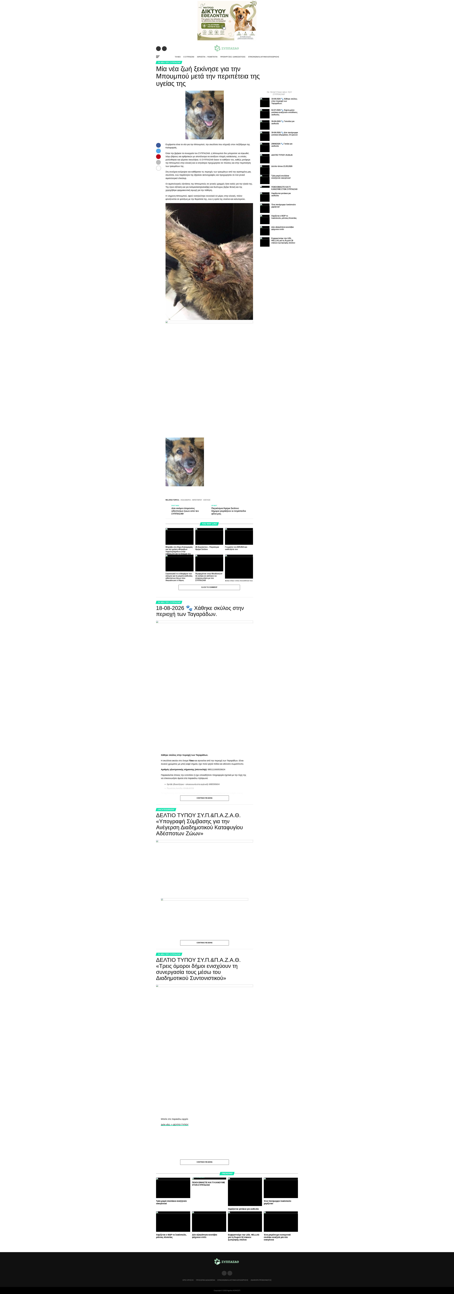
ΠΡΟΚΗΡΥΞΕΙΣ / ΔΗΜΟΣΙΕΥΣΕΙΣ (232, 57)
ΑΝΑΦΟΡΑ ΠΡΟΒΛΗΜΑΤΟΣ (261, 1280)
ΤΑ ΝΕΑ (178, 57)
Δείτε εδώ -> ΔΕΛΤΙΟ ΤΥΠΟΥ (174, 1124)
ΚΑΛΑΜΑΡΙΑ (186, 500)
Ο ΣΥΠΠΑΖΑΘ (188, 57)
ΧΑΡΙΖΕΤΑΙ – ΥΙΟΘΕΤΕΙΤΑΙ (207, 57)
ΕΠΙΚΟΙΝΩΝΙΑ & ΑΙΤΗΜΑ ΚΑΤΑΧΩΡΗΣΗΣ (263, 57)
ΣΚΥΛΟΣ (207, 500)
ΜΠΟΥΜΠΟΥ (197, 500)
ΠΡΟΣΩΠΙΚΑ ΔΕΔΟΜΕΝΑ (205, 1280)
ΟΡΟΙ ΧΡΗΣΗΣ (188, 1280)
